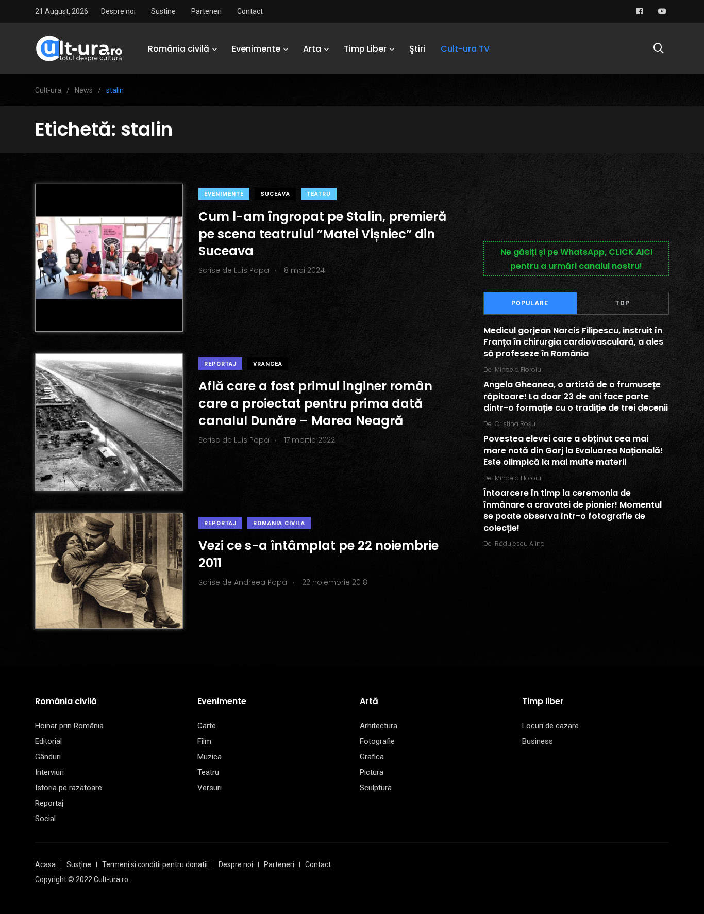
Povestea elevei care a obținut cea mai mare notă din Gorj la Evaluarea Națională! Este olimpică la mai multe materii (573, 450)
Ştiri (417, 49)
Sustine (163, 11)
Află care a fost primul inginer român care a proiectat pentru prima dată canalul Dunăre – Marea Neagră (315, 403)
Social (45, 818)
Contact (250, 11)
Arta (312, 49)
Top (622, 303)
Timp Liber (365, 49)
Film (204, 741)
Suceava (275, 194)
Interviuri (49, 772)
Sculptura (376, 787)
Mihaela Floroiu (518, 369)
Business (537, 741)
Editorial (48, 741)
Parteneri (206, 11)
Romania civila (279, 523)
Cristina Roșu (515, 423)
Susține (78, 864)
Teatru (319, 194)
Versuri (209, 787)
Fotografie (377, 741)
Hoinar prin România (69, 725)
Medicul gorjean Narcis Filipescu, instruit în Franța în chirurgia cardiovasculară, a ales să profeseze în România (573, 342)
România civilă (178, 49)
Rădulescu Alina (520, 543)
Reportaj (220, 364)
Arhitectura (378, 725)
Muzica (209, 756)
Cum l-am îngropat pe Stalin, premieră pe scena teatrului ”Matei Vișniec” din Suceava (322, 233)
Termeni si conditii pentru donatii (155, 864)
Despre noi (118, 11)
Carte (206, 725)
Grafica (372, 756)
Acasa (45, 864)
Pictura (371, 772)
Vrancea (267, 364)
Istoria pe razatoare (68, 787)
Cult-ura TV (465, 49)
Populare (529, 303)
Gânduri (48, 756)
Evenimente (256, 49)
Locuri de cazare (550, 725)
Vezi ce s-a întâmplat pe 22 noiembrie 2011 (318, 554)
